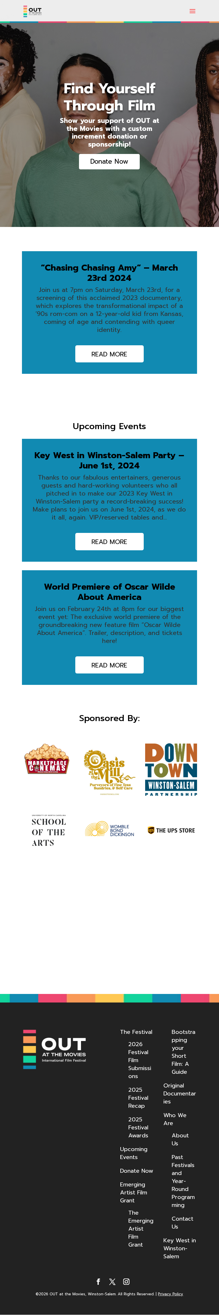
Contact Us (182, 1222)
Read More (109, 354)
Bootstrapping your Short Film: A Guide (183, 1052)
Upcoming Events (133, 1153)
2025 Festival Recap (138, 1097)
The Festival (136, 1032)
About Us (180, 1139)
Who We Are (174, 1119)
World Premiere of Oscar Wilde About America (109, 592)
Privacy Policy (170, 1294)
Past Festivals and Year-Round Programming (183, 1181)
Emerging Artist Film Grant (133, 1192)
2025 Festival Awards (138, 1127)
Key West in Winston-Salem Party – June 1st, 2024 (109, 460)
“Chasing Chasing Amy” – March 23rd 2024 (109, 273)
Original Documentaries (179, 1093)
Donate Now (109, 162)
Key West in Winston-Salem (179, 1248)
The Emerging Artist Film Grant (140, 1228)
